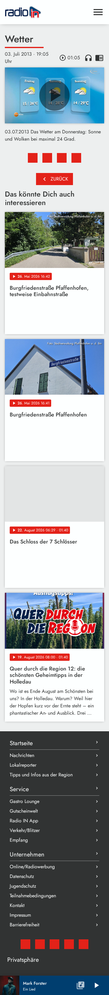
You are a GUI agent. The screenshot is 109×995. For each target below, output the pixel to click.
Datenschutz (22, 876)
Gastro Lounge (24, 801)
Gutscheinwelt (24, 810)
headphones (88, 58)
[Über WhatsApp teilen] (62, 158)
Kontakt (17, 905)
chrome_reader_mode (99, 58)
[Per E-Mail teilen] (76, 158)
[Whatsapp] (69, 944)
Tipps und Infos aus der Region (41, 774)
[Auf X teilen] (47, 158)
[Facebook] (40, 944)
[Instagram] (54, 944)
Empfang (19, 840)
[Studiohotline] (83, 944)
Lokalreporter (23, 765)
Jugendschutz (23, 885)
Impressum (20, 915)
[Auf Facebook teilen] (33, 158)
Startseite (21, 743)
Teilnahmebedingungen (33, 895)
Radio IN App (24, 820)
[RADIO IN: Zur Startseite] (47, 12)
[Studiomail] (25, 944)
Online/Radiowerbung (32, 866)
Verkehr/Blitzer (25, 830)
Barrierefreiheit (24, 924)
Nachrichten (22, 755)
